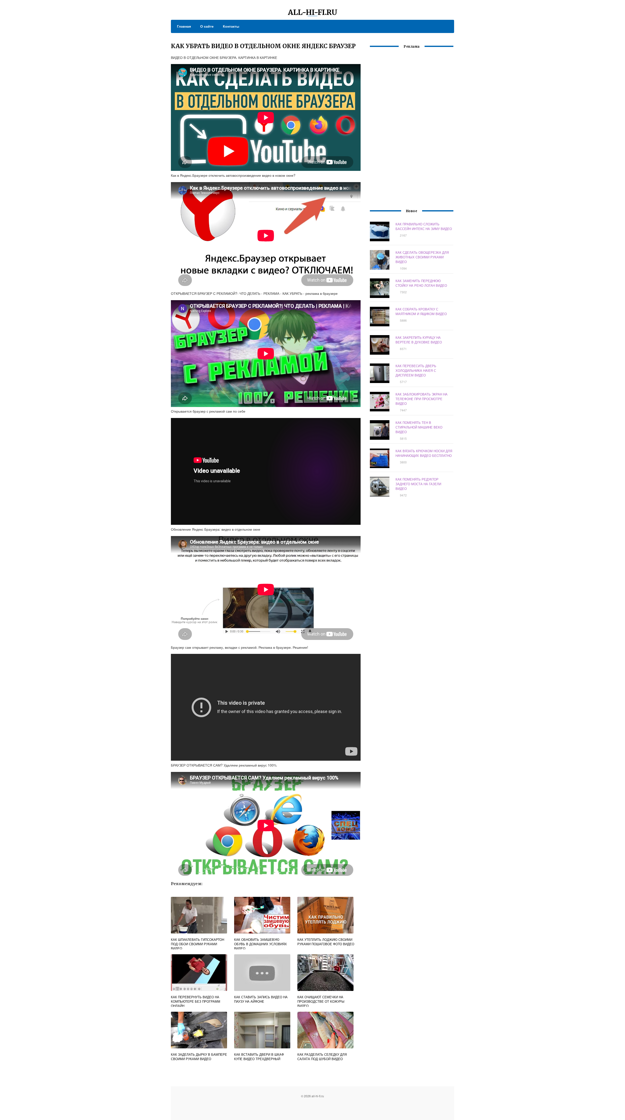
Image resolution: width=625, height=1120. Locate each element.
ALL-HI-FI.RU (312, 12)
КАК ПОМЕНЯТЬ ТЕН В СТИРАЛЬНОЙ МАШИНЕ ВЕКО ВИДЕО (419, 427)
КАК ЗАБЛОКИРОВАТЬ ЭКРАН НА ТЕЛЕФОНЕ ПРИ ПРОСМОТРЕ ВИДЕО (422, 399)
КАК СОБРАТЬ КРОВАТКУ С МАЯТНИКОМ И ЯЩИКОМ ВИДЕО (421, 311)
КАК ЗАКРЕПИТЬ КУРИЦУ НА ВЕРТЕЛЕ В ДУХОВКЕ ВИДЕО (419, 339)
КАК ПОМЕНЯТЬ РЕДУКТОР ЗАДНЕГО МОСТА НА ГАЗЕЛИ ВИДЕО (418, 484)
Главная (184, 26)
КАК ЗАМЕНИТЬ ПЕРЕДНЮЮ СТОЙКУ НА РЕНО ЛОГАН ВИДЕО (421, 283)
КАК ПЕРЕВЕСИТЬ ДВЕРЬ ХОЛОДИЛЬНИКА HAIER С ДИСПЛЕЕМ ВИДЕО (416, 370)
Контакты (231, 26)
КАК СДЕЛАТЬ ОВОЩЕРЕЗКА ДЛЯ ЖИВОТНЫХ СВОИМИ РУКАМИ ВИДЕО (422, 257)
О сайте (207, 26)
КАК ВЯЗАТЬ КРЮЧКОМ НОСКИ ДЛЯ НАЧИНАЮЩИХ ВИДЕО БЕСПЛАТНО (424, 453)
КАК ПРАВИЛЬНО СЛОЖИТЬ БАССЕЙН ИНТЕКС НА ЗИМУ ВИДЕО (424, 226)
